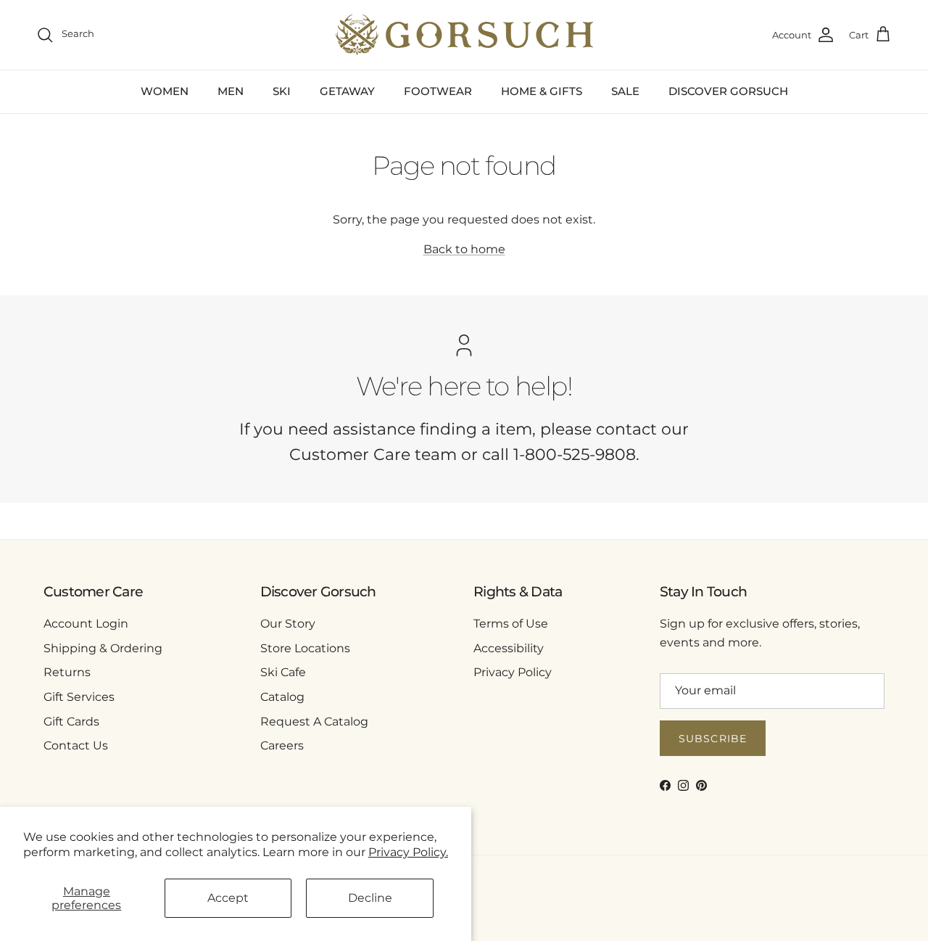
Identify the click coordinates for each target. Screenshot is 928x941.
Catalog (282, 697)
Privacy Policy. (408, 852)
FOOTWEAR (438, 91)
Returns (67, 672)
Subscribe (713, 738)
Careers (282, 745)
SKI (282, 91)
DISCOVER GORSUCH (728, 91)
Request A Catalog (314, 721)
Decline (370, 898)
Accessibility (508, 648)
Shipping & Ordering (103, 648)
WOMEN (164, 91)
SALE (625, 91)
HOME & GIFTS (541, 91)
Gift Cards (71, 721)
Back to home (464, 249)
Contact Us (76, 745)
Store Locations (305, 648)
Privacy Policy (512, 672)
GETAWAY (347, 91)
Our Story (287, 623)
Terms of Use (510, 623)
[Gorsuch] (464, 35)
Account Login (86, 623)
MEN (231, 91)
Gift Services (79, 697)
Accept (228, 898)
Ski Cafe (283, 672)
